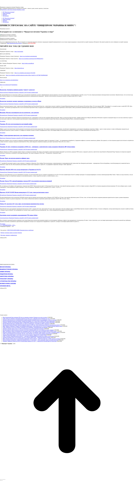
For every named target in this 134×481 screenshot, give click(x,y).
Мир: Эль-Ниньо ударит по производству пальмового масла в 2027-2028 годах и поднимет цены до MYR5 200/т (29, 331)
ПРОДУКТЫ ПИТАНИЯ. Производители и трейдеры (20, 230)
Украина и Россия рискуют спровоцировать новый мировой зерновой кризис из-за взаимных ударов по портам (29, 319)
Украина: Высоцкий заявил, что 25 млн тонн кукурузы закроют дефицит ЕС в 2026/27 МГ (24, 335)
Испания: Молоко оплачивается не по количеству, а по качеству (19, 112)
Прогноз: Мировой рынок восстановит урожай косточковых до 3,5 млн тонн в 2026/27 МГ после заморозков (29, 321)
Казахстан (2, 92)
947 (10, 225)
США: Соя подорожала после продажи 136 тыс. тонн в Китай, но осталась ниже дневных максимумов (27, 333)
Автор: (13, 92)
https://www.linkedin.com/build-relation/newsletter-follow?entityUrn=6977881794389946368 (26, 75)
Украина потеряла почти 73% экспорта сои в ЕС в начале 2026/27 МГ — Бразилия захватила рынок (26, 337)
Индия (1, 195)
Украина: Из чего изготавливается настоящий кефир (16, 124)
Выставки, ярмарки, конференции (9, 235)
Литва (1, 206)
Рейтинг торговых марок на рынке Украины (11, 232)
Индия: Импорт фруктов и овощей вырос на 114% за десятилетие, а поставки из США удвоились (26, 323)
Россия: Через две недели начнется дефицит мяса (14, 158)
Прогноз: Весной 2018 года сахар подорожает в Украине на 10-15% (20, 169)
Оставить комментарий (32, 92)
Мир (1, 138)
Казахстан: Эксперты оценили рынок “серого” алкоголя (17, 89)
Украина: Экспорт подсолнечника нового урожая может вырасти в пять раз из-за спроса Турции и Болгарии (29, 322)
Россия (1, 160)
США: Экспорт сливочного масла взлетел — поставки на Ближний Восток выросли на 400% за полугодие (28, 336)
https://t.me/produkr (19, 51)
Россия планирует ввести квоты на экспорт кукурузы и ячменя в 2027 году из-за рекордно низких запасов (28, 330)
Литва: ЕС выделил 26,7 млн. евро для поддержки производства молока (22, 204)
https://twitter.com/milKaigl (28, 63)
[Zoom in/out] (4, 479)
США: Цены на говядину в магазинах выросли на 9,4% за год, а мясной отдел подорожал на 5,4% (26, 318)
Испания (2, 115)
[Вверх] (67, 477)
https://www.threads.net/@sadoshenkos (8, 84)
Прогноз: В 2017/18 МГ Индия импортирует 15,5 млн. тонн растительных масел (24, 192)
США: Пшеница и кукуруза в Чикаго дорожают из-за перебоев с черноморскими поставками (25, 327)
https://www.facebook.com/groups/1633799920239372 (31, 58)
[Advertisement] (25, 3)
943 (3, 225)
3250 (13, 225)
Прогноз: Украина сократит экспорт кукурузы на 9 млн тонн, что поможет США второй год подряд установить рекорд (31, 332)
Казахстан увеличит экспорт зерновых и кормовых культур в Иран (20, 101)
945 (7, 225)
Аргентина (2, 217)
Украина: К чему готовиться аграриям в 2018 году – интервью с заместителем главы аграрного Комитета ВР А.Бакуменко (37, 146)
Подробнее (2, 98)
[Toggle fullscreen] (3, 479)
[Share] (2, 479)
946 (8, 225)
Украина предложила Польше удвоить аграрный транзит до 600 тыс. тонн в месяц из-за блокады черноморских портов (31, 325)
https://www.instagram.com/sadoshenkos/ (9, 80)
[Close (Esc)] (0, 479)
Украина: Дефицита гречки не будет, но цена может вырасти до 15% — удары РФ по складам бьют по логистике (30, 341)
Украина (2, 126)
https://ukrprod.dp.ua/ (19, 68)
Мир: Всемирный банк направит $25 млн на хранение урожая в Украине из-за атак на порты (25, 317)
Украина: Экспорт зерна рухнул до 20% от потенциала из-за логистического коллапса (23, 328)
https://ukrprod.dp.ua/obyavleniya (14, 43)
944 (5, 225)
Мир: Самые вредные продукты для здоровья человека (17, 135)
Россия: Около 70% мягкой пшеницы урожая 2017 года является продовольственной (26, 181)
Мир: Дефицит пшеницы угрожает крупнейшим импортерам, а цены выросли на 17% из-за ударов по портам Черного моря (32, 326)
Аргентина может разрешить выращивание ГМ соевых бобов (18, 215)
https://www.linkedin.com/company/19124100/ (25, 72)
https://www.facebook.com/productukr (28, 56)
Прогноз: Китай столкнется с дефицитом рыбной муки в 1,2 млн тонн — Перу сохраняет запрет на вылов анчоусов (30, 340)
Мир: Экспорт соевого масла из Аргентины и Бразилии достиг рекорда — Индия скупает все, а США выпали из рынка (31, 338)
